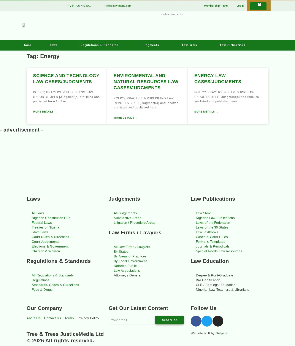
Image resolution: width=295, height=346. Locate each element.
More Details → (45, 111)
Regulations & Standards (100, 45)
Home (27, 45)
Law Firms (189, 45)
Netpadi (221, 333)
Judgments (150, 45)
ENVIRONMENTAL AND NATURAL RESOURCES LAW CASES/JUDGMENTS (146, 81)
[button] (264, 45)
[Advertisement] (169, 26)
